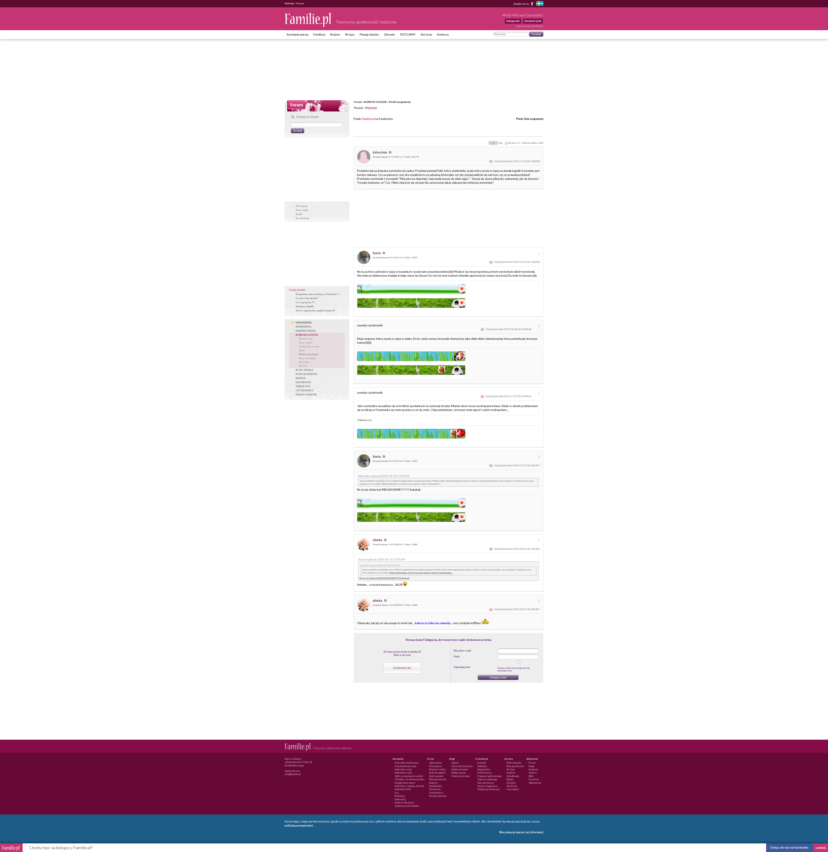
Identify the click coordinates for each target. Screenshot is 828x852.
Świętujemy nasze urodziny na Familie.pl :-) (318, 294)
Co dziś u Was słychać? (307, 298)
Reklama (482, 766)
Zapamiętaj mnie (462, 667)
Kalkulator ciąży (403, 772)
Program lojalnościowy (489, 776)
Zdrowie (389, 34)
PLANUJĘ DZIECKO (306, 374)
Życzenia (533, 779)
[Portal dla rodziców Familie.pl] (308, 25)
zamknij (820, 847)
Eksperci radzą (437, 769)
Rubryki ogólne (437, 772)
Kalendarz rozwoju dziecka (409, 786)
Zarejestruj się (532, 20)
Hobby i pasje (458, 772)
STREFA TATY (303, 386)
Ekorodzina (435, 766)
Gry (397, 792)
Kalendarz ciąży (403, 769)
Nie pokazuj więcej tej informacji (521, 832)
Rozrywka (304, 362)
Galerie (532, 772)
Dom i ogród (305, 342)
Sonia (377, 253)
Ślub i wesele (436, 776)
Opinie (455, 762)
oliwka (378, 540)
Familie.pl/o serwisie (309, 346)
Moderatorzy (484, 772)
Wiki (530, 776)
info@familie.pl (293, 774)
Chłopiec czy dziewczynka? (409, 779)
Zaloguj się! (513, 20)
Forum (358, 101)
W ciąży (350, 34)
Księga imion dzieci (405, 782)
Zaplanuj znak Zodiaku (407, 805)
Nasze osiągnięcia (487, 786)
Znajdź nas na (521, 3)
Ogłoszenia (435, 762)
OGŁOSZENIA (304, 322)
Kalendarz (400, 799)
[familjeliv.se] (539, 4)
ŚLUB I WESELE (304, 370)
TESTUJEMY (408, 34)
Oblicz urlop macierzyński (409, 776)
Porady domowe (438, 795)
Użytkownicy (436, 792)
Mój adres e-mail (462, 650)
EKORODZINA (303, 326)
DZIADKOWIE (303, 382)
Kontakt (481, 762)
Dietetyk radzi (306, 338)
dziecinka (380, 152)
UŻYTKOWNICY (305, 390)
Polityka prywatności (488, 789)
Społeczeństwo (459, 769)
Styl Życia (512, 786)
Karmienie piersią (297, 34)
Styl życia (426, 34)
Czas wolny (513, 789)
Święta (510, 779)
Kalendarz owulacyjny (407, 762)
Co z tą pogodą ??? (305, 302)
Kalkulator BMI (403, 789)
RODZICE (301, 378)
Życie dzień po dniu (462, 766)
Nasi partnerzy (485, 782)
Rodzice (335, 34)
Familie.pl (319, 34)
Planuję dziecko (369, 34)
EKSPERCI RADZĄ (306, 330)
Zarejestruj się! (402, 667)
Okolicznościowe (460, 776)
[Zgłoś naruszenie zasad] (491, 161)
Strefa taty (435, 789)
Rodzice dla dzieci (404, 802)
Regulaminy (484, 769)
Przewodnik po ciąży (406, 766)
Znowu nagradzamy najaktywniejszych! (316, 310)
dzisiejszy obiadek (305, 306)
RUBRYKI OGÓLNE (375, 101)
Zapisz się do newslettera (529, 26)
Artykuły (533, 769)
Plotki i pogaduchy (400, 101)
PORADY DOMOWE (306, 394)
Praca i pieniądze (307, 358)
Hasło (457, 656)
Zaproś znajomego (487, 779)
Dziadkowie (435, 786)
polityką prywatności (299, 825)
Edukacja (400, 795)
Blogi (531, 766)
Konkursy (443, 34)
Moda (302, 350)
